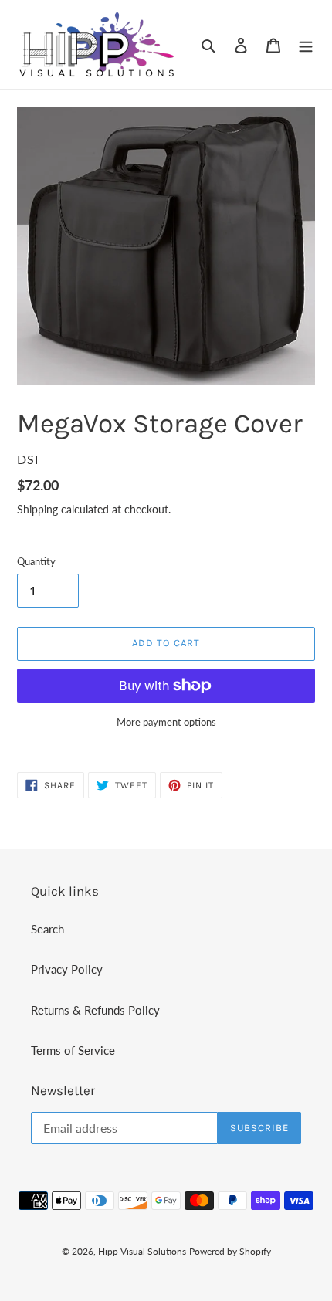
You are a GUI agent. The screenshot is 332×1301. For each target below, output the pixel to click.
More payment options (166, 722)
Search (47, 929)
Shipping (37, 509)
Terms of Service (73, 1050)
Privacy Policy (67, 969)
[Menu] (306, 44)
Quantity (36, 561)
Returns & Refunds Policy (95, 1010)
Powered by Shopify (230, 1251)
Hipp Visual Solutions (142, 1251)
